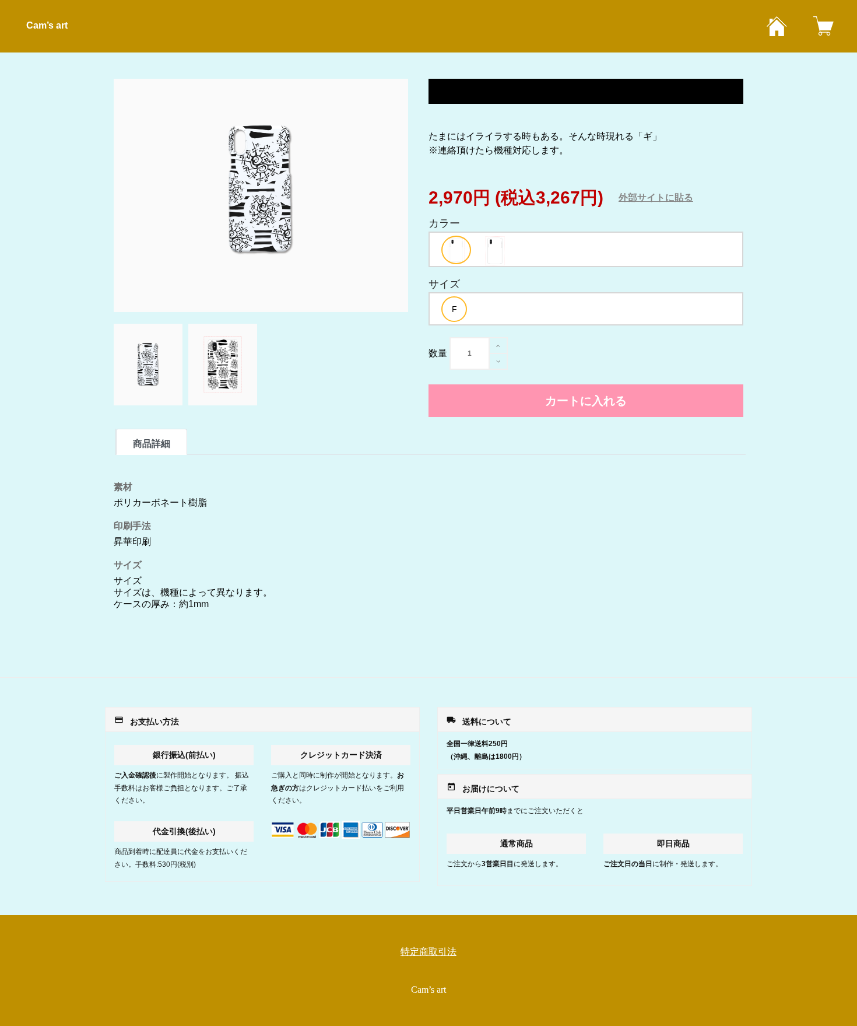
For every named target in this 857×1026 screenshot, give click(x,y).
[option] (456, 250)
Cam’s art (47, 25)
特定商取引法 (428, 952)
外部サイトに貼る (656, 197)
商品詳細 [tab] (151, 444)
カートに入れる (586, 400)
